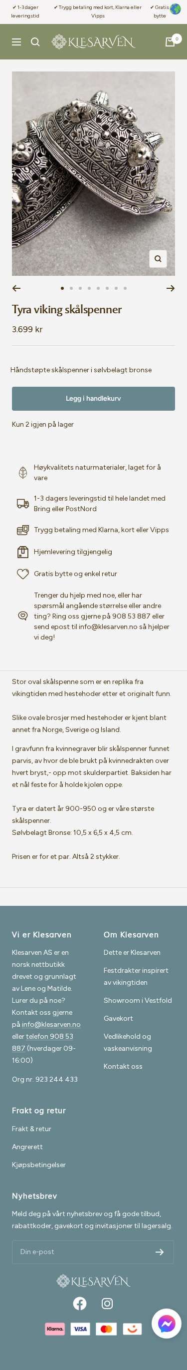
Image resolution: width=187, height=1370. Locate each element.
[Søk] (35, 41)
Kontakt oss (123, 1066)
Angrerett (27, 1147)
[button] (167, 1326)
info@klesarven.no (51, 1024)
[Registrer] (160, 1252)
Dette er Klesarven (132, 952)
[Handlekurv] (170, 41)
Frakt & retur (31, 1129)
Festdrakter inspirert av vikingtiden (136, 976)
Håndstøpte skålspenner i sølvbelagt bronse (81, 370)
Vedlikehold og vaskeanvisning (128, 1042)
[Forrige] (16, 288)
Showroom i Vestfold (138, 1000)
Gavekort (118, 1018)
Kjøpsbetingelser (39, 1165)
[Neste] (171, 288)
